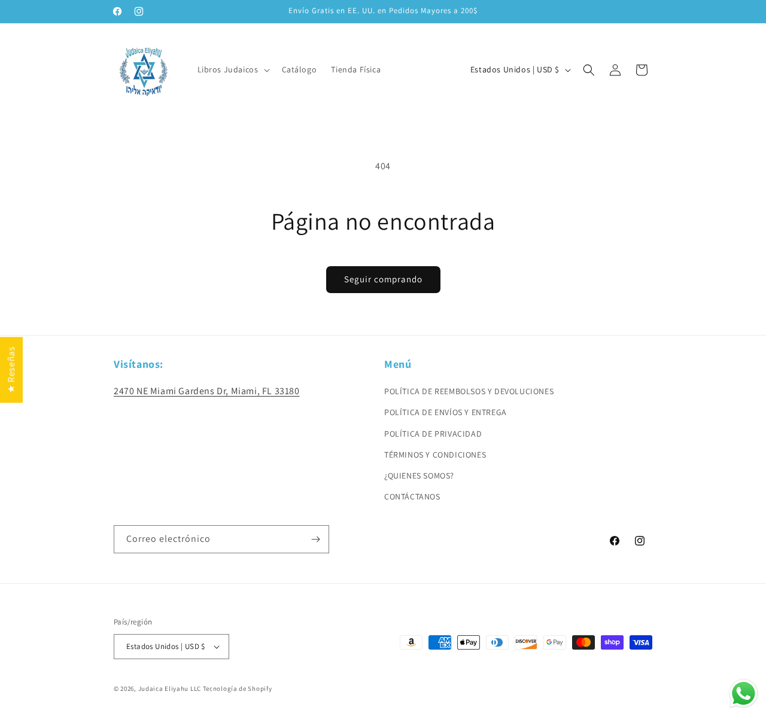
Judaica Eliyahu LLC (169, 688)
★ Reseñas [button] (11, 369)
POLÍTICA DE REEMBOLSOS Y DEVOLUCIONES (469, 391)
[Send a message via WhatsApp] (743, 693)
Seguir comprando (383, 279)
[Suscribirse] (315, 539)
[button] (232, 69)
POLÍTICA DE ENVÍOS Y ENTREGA (445, 412)
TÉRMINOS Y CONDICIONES (435, 454)
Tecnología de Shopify (237, 688)
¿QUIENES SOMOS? (419, 475)
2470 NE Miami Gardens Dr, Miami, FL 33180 (207, 391)
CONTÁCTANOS (412, 496)
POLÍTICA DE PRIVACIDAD (433, 433)
